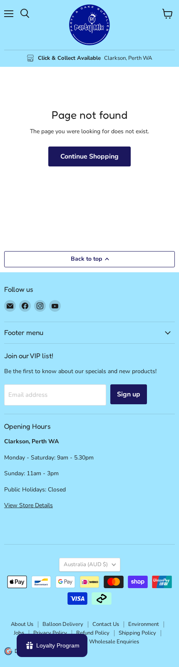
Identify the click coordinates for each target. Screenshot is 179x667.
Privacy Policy (50, 633)
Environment (143, 624)
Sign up (128, 394)
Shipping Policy (137, 633)
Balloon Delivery (62, 624)
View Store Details (28, 505)
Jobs (19, 633)
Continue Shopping (89, 156)
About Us (22, 624)
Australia (86, 564)
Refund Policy (92, 633)
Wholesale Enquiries (114, 641)
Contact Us (105, 624)
